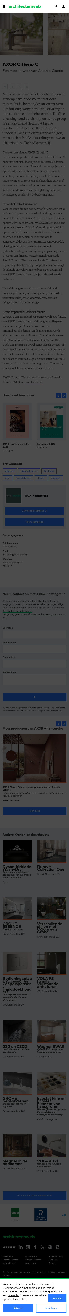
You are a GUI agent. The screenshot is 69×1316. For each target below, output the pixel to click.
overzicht (13, 1295)
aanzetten (20, 1299)
